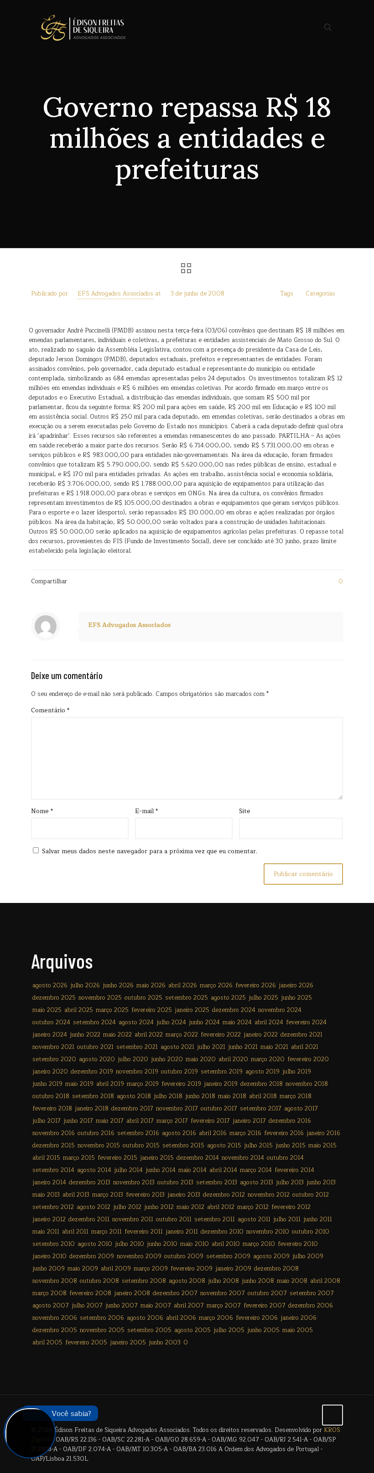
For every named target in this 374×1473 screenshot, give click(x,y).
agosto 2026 (50, 985)
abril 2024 (269, 1022)
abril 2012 (220, 1207)
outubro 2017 (219, 1109)
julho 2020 (133, 1059)
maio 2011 (45, 1232)
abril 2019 (110, 1084)
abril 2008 (325, 1281)
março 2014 (256, 1170)
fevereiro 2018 (52, 1109)
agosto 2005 (192, 1330)
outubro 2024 (51, 1022)
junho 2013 (321, 1182)
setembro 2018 (93, 1096)
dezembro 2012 (224, 1195)
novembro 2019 (137, 1072)
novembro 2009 (139, 1256)
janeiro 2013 (183, 1195)
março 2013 (107, 1195)
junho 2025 (296, 998)
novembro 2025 (100, 998)
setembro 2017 (260, 1109)
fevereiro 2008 (90, 1293)
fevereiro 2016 (284, 1133)
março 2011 (106, 1232)
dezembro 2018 (261, 1084)
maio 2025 (47, 1010)
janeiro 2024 (49, 1035)
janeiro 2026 (296, 985)
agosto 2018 (134, 1096)
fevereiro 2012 (291, 1207)
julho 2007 (87, 1306)
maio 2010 (194, 1244)
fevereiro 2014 (294, 1170)
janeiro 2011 (182, 1232)
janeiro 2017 (249, 1121)
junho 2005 (263, 1330)
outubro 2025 (143, 998)
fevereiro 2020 (308, 1059)
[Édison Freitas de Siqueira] (82, 27)
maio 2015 (322, 1146)
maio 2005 (297, 1330)
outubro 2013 (175, 1182)
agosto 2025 (228, 998)
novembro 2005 (102, 1330)
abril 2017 (140, 1121)
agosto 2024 (136, 1022)
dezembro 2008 (276, 1269)
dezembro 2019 (92, 1072)
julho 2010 (129, 1244)
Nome (42, 811)
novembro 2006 (54, 1318)
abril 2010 (226, 1244)
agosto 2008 (187, 1281)
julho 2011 (287, 1219)
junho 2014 (160, 1170)
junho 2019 (47, 1084)
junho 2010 (162, 1244)
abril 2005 (47, 1343)
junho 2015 (290, 1146)
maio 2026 (151, 985)
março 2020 (268, 1059)
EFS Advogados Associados (115, 294)
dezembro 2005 (54, 1330)
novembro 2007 (222, 1293)
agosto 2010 (95, 1244)
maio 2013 (46, 1195)
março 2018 (296, 1096)
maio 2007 (155, 1306)
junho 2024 (204, 1022)
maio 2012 (190, 1207)
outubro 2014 (285, 1158)
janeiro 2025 (192, 1010)
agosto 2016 (179, 1133)
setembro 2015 (183, 1146)
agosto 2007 (50, 1306)
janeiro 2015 (157, 1158)
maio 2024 (237, 1022)
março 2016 (245, 1133)
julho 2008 (223, 1281)
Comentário (50, 711)
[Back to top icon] (332, 1415)
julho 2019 (296, 1072)
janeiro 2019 (221, 1084)
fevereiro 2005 (86, 1343)
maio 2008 (292, 1281)
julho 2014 (128, 1170)
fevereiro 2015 (117, 1158)
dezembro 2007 (175, 1293)
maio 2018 (232, 1096)
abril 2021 (304, 1047)
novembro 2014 (243, 1158)
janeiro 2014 (49, 1182)
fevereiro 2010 (298, 1244)
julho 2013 (290, 1182)
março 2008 (49, 1293)
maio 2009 (83, 1269)
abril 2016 (213, 1133)
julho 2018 (168, 1096)
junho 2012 (159, 1207)
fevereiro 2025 (151, 1010)
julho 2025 (263, 998)
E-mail (146, 811)
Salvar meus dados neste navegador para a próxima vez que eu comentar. (149, 851)
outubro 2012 (310, 1195)
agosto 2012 (93, 1207)
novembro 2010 (267, 1232)
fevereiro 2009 (192, 1269)
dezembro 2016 (290, 1121)
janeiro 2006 (298, 1318)
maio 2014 (192, 1170)
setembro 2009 (228, 1256)
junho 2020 (167, 1059)
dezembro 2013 (89, 1182)
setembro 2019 (222, 1072)
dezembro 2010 (222, 1232)
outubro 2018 (50, 1096)
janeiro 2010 (49, 1256)
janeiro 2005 (128, 1343)
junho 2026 (118, 985)
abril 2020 (233, 1059)
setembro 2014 (53, 1170)
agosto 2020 (97, 1059)
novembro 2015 (99, 1146)
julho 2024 (171, 1022)
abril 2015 (46, 1158)
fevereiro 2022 (221, 1035)
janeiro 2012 (49, 1219)
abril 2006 (181, 1318)
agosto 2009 (271, 1256)
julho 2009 (307, 1256)
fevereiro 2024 (306, 1022)
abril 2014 (223, 1170)
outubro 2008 (99, 1281)
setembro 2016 (138, 1133)
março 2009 (151, 1269)
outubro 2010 (310, 1232)
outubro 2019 (179, 1072)
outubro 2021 (95, 1047)
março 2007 (224, 1306)
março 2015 (79, 1158)
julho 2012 (127, 1207)
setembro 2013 (216, 1182)
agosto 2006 (145, 1318)
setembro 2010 (53, 1244)
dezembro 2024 (233, 1010)
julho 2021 (211, 1047)
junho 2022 (85, 1035)
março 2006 (216, 1318)
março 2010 (259, 1244)
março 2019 (143, 1084)
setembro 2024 (94, 1022)
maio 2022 (117, 1035)
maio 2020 (201, 1059)
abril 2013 (75, 1195)
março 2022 (182, 1035)
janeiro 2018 (92, 1109)
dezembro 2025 (54, 998)
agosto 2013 (256, 1182)
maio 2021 (274, 1047)
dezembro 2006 (310, 1306)
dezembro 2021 (301, 1035)
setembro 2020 (54, 1059)
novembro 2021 (53, 1047)
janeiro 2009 (233, 1269)
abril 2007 (189, 1306)
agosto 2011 (254, 1219)
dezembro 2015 (53, 1146)
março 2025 (112, 1010)
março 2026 (216, 985)
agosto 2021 (177, 1047)
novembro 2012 (269, 1195)
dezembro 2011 (88, 1219)
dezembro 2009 (91, 1256)
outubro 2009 (183, 1256)
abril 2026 (182, 985)
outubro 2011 (174, 1219)
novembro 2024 (279, 1010)
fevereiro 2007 (265, 1306)
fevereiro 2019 (181, 1084)
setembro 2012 (53, 1207)
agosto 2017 (301, 1109)
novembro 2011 (132, 1219)
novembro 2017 (177, 1109)
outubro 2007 (267, 1293)
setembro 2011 (214, 1219)
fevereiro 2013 (145, 1195)
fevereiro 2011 (144, 1232)
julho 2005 (228, 1330)
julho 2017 (46, 1121)
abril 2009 (116, 1269)
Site (244, 811)
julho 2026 (85, 985)
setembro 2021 (137, 1047)
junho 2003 (165, 1343)
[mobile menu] (296, 27)
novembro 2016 (53, 1133)
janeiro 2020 (50, 1072)
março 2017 (172, 1121)
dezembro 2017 (132, 1109)
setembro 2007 (312, 1293)
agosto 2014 (94, 1170)
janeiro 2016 (323, 1133)
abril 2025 (78, 1010)
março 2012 (253, 1207)
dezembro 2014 (198, 1158)
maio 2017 (110, 1121)
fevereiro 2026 (255, 985)
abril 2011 (75, 1232)
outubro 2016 (96, 1133)
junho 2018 (200, 1096)
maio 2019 (79, 1084)
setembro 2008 (144, 1281)
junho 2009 (48, 1269)
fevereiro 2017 (210, 1121)
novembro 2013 (134, 1182)
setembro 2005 (149, 1330)
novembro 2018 (307, 1084)
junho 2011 (317, 1219)
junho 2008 (258, 1281)
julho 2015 (258, 1146)
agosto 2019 (262, 1072)
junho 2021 (243, 1047)
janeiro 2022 (261, 1035)
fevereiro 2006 (257, 1318)
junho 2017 (78, 1121)
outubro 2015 (141, 1146)
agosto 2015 (224, 1146)
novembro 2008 (54, 1281)
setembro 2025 (186, 998)
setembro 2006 (102, 1318)
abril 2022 (149, 1035)
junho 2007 (121, 1306)
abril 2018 (263, 1096)
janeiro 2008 (132, 1293)
